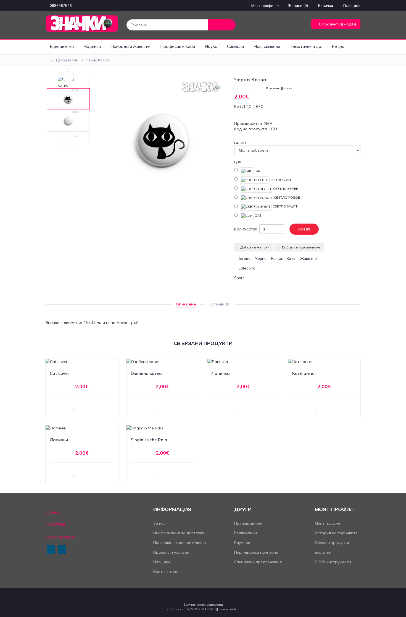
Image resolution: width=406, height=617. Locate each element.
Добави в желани (255, 247)
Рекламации (245, 532)
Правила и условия (171, 552)
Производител (248, 523)
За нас (159, 523)
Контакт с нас (166, 571)
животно (308, 258)
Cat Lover (59, 373)
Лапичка (220, 373)
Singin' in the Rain (149, 439)
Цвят (238, 162)
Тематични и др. (306, 46)
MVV (268, 123)
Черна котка (97, 60)
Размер (240, 143)
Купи (304, 229)
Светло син (279, 180)
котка (276, 258)
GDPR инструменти (333, 561)
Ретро (338, 46)
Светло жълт (284, 206)
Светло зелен (285, 188)
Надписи (92, 46)
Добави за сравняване (301, 247)
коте (291, 258)
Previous (68, 76)
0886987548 (61, 5)
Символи (235, 46)
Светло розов (286, 197)
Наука (211, 46)
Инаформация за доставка (178, 532)
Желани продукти (332, 542)
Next (68, 142)
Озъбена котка (146, 373)
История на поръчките (336, 532)
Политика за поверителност (180, 542)
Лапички (59, 439)
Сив (258, 215)
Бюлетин (323, 552)
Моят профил (327, 523)
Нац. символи (267, 46)
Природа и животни (130, 46)
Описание (186, 304)
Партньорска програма (256, 552)
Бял (258, 170)
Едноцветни (62, 46)
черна (261, 258)
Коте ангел (304, 373)
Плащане (161, 561)
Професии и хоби (177, 46)
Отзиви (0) (220, 304)
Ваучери (242, 542)
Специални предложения (258, 561)
